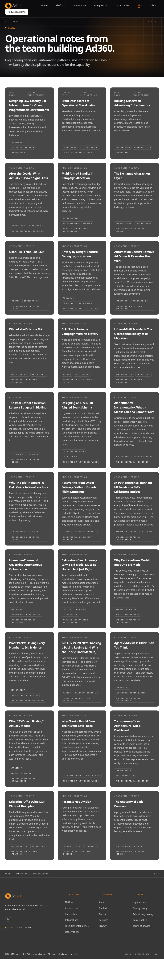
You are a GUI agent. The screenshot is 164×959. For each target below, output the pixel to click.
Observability (72, 931)
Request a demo (17, 11)
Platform (69, 902)
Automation (71, 914)
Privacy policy (140, 908)
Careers (103, 914)
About (102, 902)
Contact (103, 908)
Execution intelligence (77, 925)
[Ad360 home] (13, 896)
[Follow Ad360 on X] (8, 919)
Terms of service (141, 925)
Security (103, 919)
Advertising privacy (143, 914)
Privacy (103, 925)
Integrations (71, 919)
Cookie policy (140, 919)
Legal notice (139, 902)
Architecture (71, 908)
